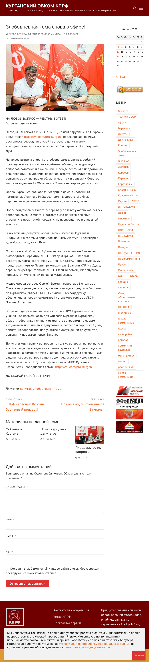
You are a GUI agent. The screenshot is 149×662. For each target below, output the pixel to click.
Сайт (9, 552)
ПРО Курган (125, 235)
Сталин (134, 275)
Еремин (123, 145)
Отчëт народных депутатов (53, 431)
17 (118, 56)
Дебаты (123, 133)
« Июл (120, 76)
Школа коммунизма (126, 320)
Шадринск (124, 312)
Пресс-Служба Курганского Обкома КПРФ (34, 34)
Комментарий (17, 487)
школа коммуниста (126, 374)
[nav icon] (141, 8)
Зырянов (123, 160)
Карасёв (123, 178)
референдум (126, 366)
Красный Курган (128, 195)
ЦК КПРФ (124, 307)
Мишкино (124, 218)
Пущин (122, 264)
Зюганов (123, 166)
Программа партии (67, 623)
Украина (123, 281)
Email (11, 535)
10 (118, 51)
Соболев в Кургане (14, 431)
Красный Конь (127, 189)
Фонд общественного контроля (127, 297)
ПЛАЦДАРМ (125, 229)
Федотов (123, 287)
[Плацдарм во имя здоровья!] (89, 435)
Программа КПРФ (129, 258)
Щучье (122, 328)
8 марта (123, 111)
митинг (122, 361)
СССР (121, 275)
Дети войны (125, 139)
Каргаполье (125, 184)
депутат (25, 388)
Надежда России (128, 224)
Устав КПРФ (62, 616)
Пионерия (124, 241)
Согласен (139, 655)
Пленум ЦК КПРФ (129, 252)
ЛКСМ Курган (126, 206)
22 (138, 56)
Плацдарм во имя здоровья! (89, 450)
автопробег (125, 334)
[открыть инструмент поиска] (134, 8)
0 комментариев (18, 38)
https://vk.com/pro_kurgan (42, 136)
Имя (10, 519)
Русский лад (126, 270)
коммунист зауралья (125, 347)
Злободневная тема (47, 388)
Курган (122, 201)
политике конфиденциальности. (88, 647)
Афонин (122, 122)
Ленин (122, 212)
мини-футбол (126, 355)
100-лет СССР (127, 116)
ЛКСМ (135, 201)
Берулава (124, 128)
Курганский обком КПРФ (37, 6)
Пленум (123, 247)
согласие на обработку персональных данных (97, 643)
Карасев (123, 172)
